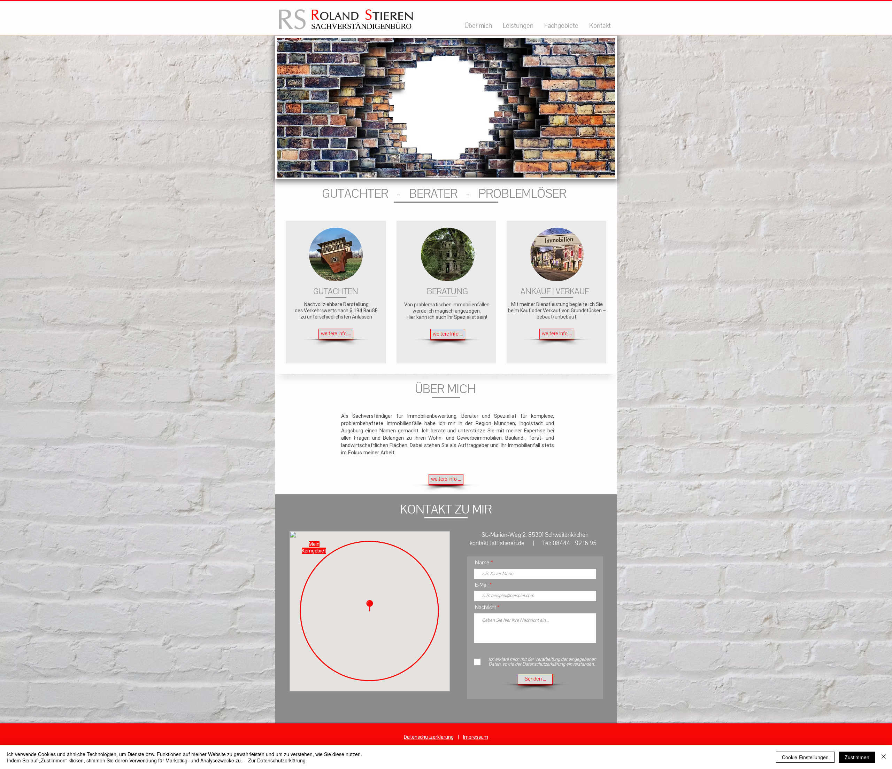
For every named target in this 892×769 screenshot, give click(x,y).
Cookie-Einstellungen (805, 757)
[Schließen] (883, 757)
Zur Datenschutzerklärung (277, 760)
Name (482, 563)
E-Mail (482, 585)
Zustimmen (857, 757)
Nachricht (485, 607)
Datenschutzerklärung (429, 737)
